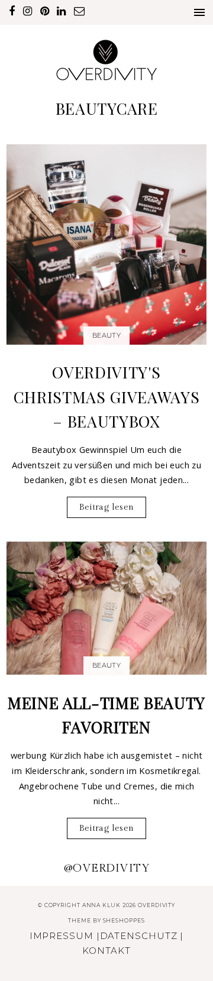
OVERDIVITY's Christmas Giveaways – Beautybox (107, 396)
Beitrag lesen (106, 507)
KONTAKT (106, 950)
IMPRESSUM (61, 935)
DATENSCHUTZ (139, 935)
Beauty (106, 335)
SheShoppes (124, 920)
